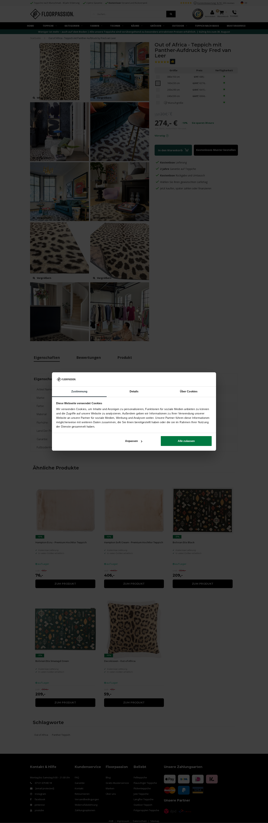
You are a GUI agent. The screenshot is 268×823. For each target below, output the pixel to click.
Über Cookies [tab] (188, 391)
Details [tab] (134, 391)
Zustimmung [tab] (79, 391)
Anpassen (131, 440)
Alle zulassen (186, 440)
